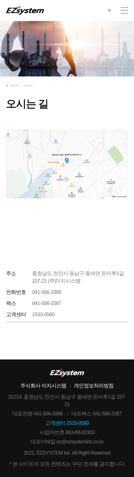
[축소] (125, 163)
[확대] (125, 159)
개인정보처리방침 (94, 385)
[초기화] (125, 168)
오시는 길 (28, 85)
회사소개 (14, 85)
